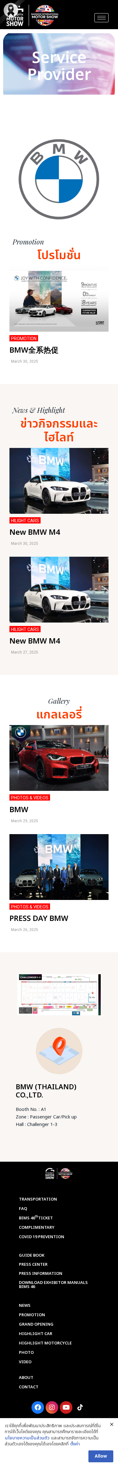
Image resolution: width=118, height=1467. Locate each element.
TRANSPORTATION (38, 1199)
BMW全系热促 (34, 350)
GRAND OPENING (36, 1324)
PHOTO (26, 1352)
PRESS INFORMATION (40, 1273)
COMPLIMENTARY (36, 1227)
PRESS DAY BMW (38, 918)
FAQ (23, 1209)
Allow (101, 1456)
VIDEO (25, 1362)
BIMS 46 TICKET (36, 1217)
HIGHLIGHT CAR (35, 1334)
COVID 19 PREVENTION (41, 1237)
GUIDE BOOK (31, 1255)
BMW (18, 810)
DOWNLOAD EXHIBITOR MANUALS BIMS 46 (53, 1285)
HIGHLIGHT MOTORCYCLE (45, 1343)
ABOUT (26, 1378)
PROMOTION (32, 1315)
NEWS (25, 1305)
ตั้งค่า (75, 1444)
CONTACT (28, 1387)
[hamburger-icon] (101, 17)
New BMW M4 (34, 532)
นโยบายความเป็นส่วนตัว (27, 1438)
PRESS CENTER (33, 1264)
